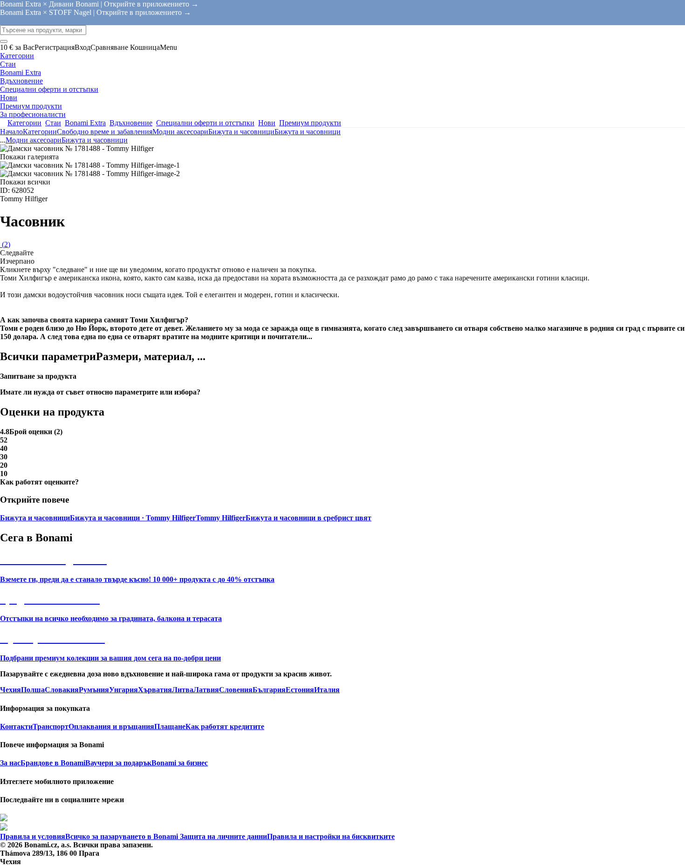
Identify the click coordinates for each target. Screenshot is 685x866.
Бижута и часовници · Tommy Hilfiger (133, 518)
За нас (10, 763)
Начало (11, 132)
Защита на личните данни (222, 836)
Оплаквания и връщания (111, 726)
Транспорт (50, 726)
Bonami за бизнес (179, 763)
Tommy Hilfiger (221, 518)
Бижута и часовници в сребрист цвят (308, 518)
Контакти (16, 726)
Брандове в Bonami (53, 763)
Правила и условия (32, 836)
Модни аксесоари (180, 132)
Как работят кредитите (224, 726)
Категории (40, 132)
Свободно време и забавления (104, 132)
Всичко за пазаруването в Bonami (121, 836)
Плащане (169, 726)
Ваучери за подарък (118, 763)
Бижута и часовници (307, 132)
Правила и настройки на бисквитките (331, 836)
